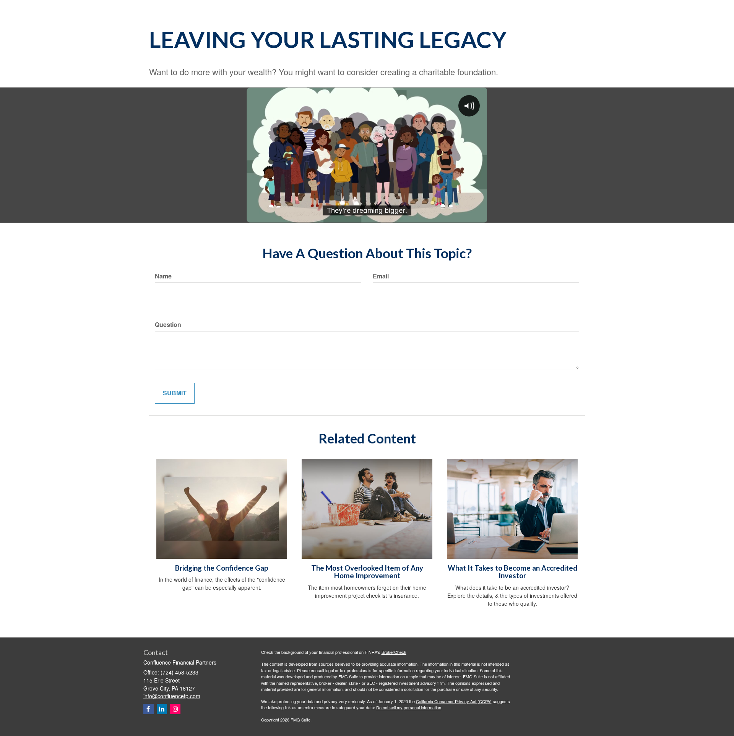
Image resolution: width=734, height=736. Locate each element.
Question (168, 324)
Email (381, 276)
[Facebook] (148, 709)
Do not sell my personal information (408, 707)
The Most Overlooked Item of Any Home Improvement (367, 572)
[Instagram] (175, 709)
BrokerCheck (394, 652)
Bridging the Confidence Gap (221, 568)
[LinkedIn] (162, 709)
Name (163, 276)
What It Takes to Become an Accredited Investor (512, 572)
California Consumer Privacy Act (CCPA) (454, 701)
